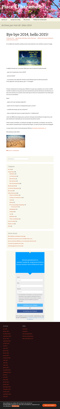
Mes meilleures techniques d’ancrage (16, 236)
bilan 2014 (41, 38)
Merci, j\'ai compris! (49, 405)
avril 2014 (5, 377)
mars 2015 (5, 365)
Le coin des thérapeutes (13, 188)
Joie (11, 214)
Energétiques (13, 209)
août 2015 (5, 360)
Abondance (12, 173)
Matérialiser (24, 38)
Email (18, 277)
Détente (11, 202)
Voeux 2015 (15, 39)
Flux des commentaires (27, 336)
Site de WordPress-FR (27, 338)
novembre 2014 (6, 370)
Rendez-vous (11, 223)
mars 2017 (5, 348)
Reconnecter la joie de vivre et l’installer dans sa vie (20, 238)
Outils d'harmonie (32, 38)
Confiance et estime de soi (16, 197)
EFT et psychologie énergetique (17, 204)
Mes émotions (13, 181)
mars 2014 (5, 379)
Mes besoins (12, 178)
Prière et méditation (14, 219)
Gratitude (19, 38)
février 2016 (6, 353)
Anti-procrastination (14, 195)
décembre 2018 (6, 341)
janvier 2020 (6, 331)
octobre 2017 (6, 343)
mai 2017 (5, 346)
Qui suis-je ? (4, 19)
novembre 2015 (6, 358)
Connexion (24, 331)
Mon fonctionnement (14, 183)
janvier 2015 (6, 367)
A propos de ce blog (15, 19)
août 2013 (5, 396)
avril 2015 (5, 362)
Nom (18, 283)
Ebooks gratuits (11, 186)
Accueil (9, 169)
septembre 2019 (7, 336)
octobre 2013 (6, 391)
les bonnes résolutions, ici (39, 128)
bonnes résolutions (48, 38)
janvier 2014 (6, 384)
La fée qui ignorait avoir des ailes (15, 246)
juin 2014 (5, 374)
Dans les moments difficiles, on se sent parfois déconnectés (22, 241)
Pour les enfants (12, 221)
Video (9, 226)
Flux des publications (27, 333)
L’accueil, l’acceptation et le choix (16, 243)
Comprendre (11, 171)
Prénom (19, 289)
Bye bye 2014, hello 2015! (27, 34)
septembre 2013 (7, 394)
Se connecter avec (30, 311)
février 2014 (6, 382)
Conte (11, 200)
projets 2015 (9, 39)
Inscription (24, 329)
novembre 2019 (6, 333)
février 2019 (6, 338)
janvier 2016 (6, 355)
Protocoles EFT (14, 206)
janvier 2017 (6, 350)
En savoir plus (15, 406)
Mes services (27, 19)
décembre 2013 (6, 387)
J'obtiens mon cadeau (30, 305)
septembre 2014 (7, 372)
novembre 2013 (6, 389)
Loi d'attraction (13, 176)
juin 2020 (5, 329)
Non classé (10, 190)
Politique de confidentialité (40, 19)
